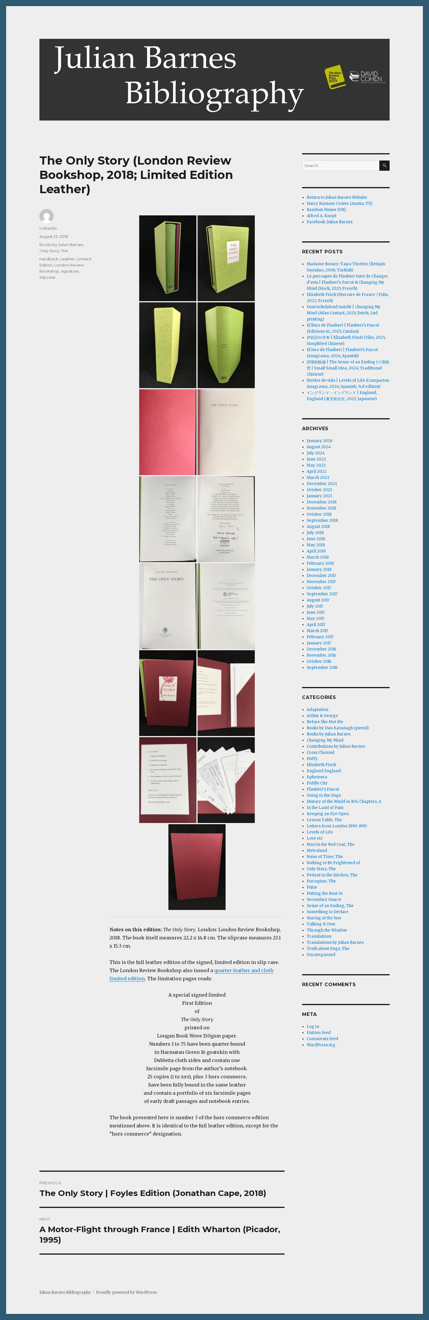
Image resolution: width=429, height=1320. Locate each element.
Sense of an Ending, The (330, 905)
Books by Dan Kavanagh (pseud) (338, 728)
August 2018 (318, 526)
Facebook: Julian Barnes (330, 221)
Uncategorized (321, 954)
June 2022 (316, 459)
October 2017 (319, 587)
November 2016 (321, 655)
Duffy (312, 758)
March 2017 (317, 630)
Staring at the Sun (324, 918)
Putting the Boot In (325, 893)
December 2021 (322, 483)
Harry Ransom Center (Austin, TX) (339, 203)
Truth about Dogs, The (328, 948)
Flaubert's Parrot (323, 789)
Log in (313, 1026)
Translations (319, 936)
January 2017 (319, 643)
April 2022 (317, 471)
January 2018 (319, 569)
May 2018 (316, 545)
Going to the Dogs (324, 795)
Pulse (312, 887)
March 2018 (318, 557)
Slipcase (47, 277)
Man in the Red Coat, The (331, 844)
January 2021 (319, 496)
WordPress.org (321, 1044)
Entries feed (319, 1032)
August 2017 (318, 600)
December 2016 (321, 649)
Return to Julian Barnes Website (337, 197)
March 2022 (318, 477)
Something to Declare (327, 911)
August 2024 (319, 446)
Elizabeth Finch (321, 764)
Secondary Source (324, 899)
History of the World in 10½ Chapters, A (344, 801)
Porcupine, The (321, 881)
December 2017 (321, 575)
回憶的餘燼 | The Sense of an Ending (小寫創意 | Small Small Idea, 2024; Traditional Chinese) (348, 368)
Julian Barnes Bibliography (65, 1292)
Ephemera (317, 777)
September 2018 (322, 520)
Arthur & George (322, 715)
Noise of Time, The (325, 856)
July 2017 (315, 606)
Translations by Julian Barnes (335, 942)
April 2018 (316, 551)
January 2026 (319, 440)
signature (70, 271)
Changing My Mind (325, 740)
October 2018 (319, 514)
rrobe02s (48, 228)
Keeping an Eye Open (328, 813)
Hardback (48, 259)
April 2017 (316, 624)
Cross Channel (320, 752)
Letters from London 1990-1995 (337, 826)
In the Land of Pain (325, 807)
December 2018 (321, 502)
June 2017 (316, 612)
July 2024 (316, 453)
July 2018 (315, 532)
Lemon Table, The (324, 819)
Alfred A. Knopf (321, 215)
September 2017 (322, 594)
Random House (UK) (326, 209)
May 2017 (315, 618)
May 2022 (316, 465)
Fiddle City (317, 783)
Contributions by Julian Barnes (336, 746)
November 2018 (321, 508)
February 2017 (320, 636)
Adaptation (317, 709)
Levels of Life (320, 832)
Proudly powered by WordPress (126, 1292)
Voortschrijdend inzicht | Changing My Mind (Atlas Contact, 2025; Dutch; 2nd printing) (344, 313)
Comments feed (322, 1038)
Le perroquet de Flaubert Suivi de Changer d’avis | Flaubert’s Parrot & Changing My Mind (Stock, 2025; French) (347, 282)
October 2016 (319, 661)
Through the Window (327, 930)
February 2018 (320, 563)
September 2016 (322, 667)
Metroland (317, 850)
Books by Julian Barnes (61, 244)
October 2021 (319, 489)
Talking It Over (321, 924)
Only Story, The (53, 250)
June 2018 (316, 538)
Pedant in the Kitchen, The (332, 875)
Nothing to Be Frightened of (333, 862)
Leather (67, 259)
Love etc (315, 838)
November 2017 (321, 581)
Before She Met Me (325, 721)
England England (324, 770)
